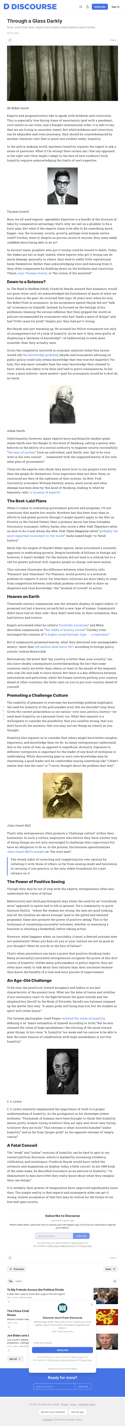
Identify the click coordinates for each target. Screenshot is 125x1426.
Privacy (64, 1404)
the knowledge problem (40, 355)
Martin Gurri (25, 1298)
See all (13, 1358)
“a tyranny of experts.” (45, 492)
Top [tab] (10, 1281)
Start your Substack (54, 1411)
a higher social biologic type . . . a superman (76, 634)
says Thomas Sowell (32, 273)
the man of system (21, 452)
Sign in (116, 6)
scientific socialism (74, 625)
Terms (73, 1404)
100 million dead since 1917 (54, 647)
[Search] (81, 7)
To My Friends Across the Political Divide (35, 1289)
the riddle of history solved (65, 630)
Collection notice (86, 1404)
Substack (47, 1419)
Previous (19, 1269)
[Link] (2, 281)
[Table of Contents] (3, 713)
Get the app (77, 1411)
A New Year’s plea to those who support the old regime (36, 1293)
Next (108, 1269)
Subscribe (99, 6)
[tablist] (15, 1281)
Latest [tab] (18, 1281)
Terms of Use (77, 1357)
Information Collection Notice (61, 1360)
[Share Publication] (87, 7)
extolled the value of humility (83, 1018)
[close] (91, 1304)
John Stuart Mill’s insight (25, 851)
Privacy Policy (85, 1360)
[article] (62, 1296)
